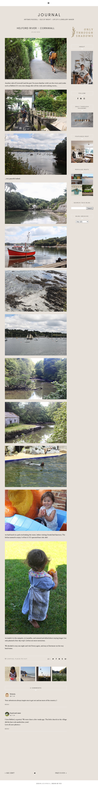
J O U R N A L (49, 15)
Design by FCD (57, 783)
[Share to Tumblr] (62, 659)
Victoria (12, 694)
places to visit (21, 658)
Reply (7, 704)
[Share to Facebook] (56, 659)
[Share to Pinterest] (59, 659)
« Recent (9, 773)
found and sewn (15, 713)
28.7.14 (12, 696)
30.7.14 (12, 715)
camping (10, 658)
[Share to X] (53, 659)
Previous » (61, 773)
